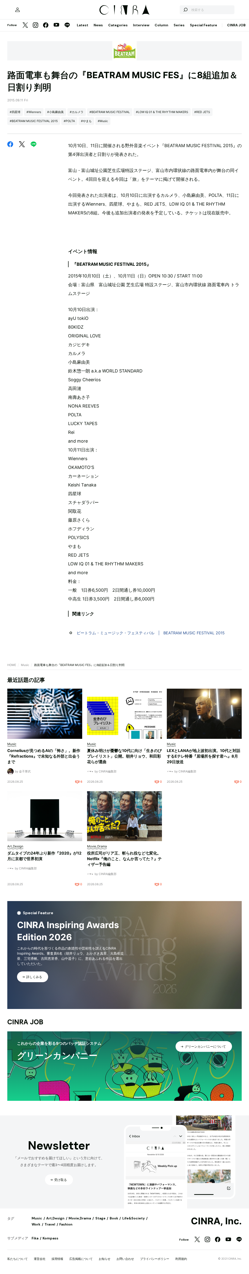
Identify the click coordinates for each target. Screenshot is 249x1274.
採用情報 (57, 1259)
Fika (35, 1238)
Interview (141, 25)
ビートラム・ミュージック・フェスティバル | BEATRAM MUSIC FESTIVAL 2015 (151, 632)
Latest (82, 25)
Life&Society (133, 1218)
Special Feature (203, 25)
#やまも (86, 121)
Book (114, 1218)
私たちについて (17, 1259)
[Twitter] (25, 25)
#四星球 (15, 112)
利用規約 (181, 1259)
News (98, 25)
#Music (103, 121)
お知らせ (104, 1259)
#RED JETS (202, 112)
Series (179, 25)
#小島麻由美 (55, 112)
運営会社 (39, 1259)
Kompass (50, 1238)
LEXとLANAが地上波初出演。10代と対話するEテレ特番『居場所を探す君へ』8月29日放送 (203, 756)
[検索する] (185, 9)
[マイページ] (17, 10)
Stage (100, 1218)
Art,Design (55, 1218)
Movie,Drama (80, 1218)
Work (36, 1224)
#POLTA (69, 121)
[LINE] (67, 25)
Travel (49, 1224)
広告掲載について (81, 1259)
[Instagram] (35, 25)
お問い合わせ (125, 1259)
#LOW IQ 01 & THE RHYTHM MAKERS (162, 112)
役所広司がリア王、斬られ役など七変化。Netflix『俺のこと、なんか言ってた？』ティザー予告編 (124, 859)
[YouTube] (56, 25)
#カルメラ (76, 112)
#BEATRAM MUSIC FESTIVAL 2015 (34, 121)
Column (161, 25)
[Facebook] (45, 25)
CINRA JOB (236, 25)
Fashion (65, 1224)
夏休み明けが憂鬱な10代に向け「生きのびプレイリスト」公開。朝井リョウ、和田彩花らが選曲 (124, 756)
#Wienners (34, 112)
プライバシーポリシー (154, 1259)
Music (25, 665)
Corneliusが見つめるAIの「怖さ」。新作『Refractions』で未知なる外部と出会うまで (43, 756)
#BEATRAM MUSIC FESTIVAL (109, 112)
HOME (11, 665)
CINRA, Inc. (216, 1221)
